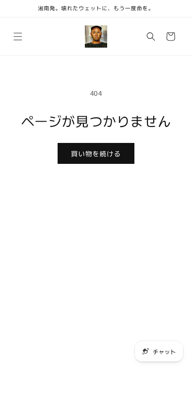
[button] (18, 36)
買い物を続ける (96, 153)
